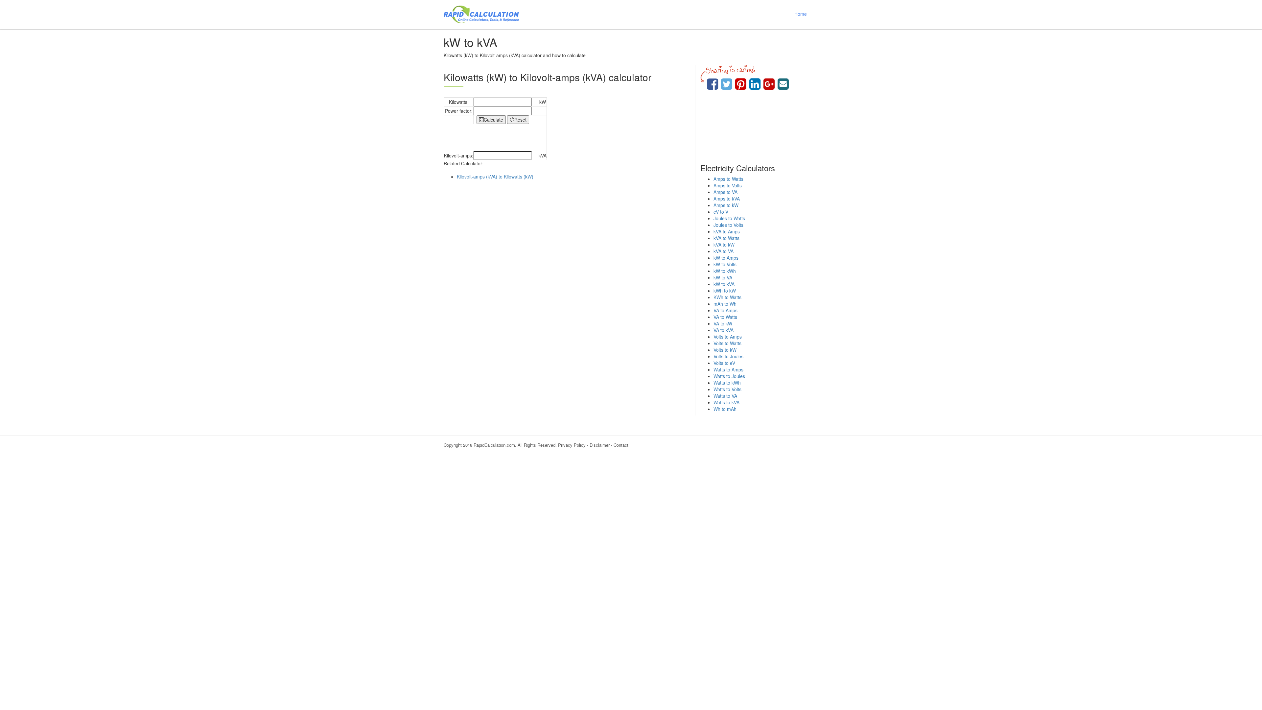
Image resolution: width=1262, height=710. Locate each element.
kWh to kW (724, 290)
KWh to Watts (727, 297)
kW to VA (722, 277)
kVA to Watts (726, 238)
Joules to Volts (728, 225)
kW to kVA (724, 284)
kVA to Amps (726, 231)
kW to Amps (725, 257)
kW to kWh (724, 271)
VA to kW (722, 323)
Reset (520, 119)
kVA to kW (724, 244)
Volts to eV (724, 363)
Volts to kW (724, 349)
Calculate (493, 119)
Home (800, 14)
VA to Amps (725, 310)
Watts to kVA (726, 402)
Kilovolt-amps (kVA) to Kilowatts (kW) (495, 176)
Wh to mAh (724, 409)
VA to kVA (723, 330)
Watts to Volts (727, 389)
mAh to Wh (724, 303)
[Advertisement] (567, 239)
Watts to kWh (727, 382)
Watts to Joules (729, 376)
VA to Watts (725, 317)
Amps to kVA (726, 198)
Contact (621, 445)
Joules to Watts (729, 218)
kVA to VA (723, 251)
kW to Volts (724, 264)
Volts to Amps (727, 336)
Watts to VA (725, 395)
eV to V (720, 211)
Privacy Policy (572, 445)
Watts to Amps (728, 369)
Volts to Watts (727, 343)
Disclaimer (600, 445)
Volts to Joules (728, 356)
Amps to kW (725, 205)
